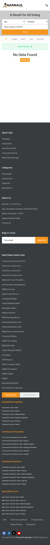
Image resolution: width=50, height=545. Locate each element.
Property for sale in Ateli (10, 407)
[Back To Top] (42, 531)
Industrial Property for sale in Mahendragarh (17, 474)
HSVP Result (7, 360)
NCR (31, 39)
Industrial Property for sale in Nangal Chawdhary (18, 477)
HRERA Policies (8, 289)
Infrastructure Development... (14, 285)
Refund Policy (16, 524)
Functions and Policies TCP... (14, 261)
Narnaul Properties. (24, 537)
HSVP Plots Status (9, 341)
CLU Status (6, 355)
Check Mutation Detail (11, 303)
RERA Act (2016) (8, 313)
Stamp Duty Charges (10, 158)
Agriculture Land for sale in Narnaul (14, 510)
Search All (25, 60)
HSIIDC (5, 379)
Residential (6, 174)
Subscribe (41, 240)
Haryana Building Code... (12, 327)
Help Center (7, 144)
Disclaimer (31, 524)
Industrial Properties (11, 461)
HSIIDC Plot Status (9, 369)
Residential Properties (12, 402)
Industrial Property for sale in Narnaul (14, 481)
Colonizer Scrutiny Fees (12, 275)
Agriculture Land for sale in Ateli (13, 497)
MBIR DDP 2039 (8, 346)
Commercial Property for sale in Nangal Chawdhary (19, 447)
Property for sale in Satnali (11, 424)
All (6, 39)
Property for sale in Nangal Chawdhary (15, 418)
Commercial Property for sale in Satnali (15, 454)
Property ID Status (9, 336)
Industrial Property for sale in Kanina (14, 471)
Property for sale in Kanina (11, 411)
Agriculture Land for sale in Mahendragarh (16, 504)
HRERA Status (7, 374)
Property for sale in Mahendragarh (13, 414)
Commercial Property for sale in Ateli (14, 437)
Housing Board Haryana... (13, 388)
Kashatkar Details (9, 308)
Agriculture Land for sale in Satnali (13, 514)
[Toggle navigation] (47, 5)
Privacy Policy (37, 520)
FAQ (4, 520)
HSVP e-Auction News (11, 364)
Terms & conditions (19, 520)
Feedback (6, 139)
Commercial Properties (13, 432)
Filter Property (23, 47)
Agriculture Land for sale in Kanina (13, 500)
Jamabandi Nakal (9, 299)
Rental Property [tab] (30, 395)
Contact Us (6, 223)
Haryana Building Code (11, 322)
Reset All (40, 39)
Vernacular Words (9, 153)
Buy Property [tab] (11, 395)
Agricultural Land (10, 491)
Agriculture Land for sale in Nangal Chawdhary (17, 507)
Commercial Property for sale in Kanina (15, 441)
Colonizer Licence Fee (11, 271)
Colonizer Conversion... (12, 266)
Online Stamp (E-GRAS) (11, 350)
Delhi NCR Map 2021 (10, 383)
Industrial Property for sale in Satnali (14, 484)
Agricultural (7, 188)
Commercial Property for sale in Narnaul (15, 451)
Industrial (6, 183)
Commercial (7, 179)
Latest (23, 39)
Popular (14, 39)
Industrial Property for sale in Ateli (13, 467)
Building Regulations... (11, 317)
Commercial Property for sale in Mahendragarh (18, 444)
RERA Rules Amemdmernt (13, 332)
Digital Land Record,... (11, 294)
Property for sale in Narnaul (11, 421)
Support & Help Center (11, 218)
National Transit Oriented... (13, 280)
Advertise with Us (9, 148)
